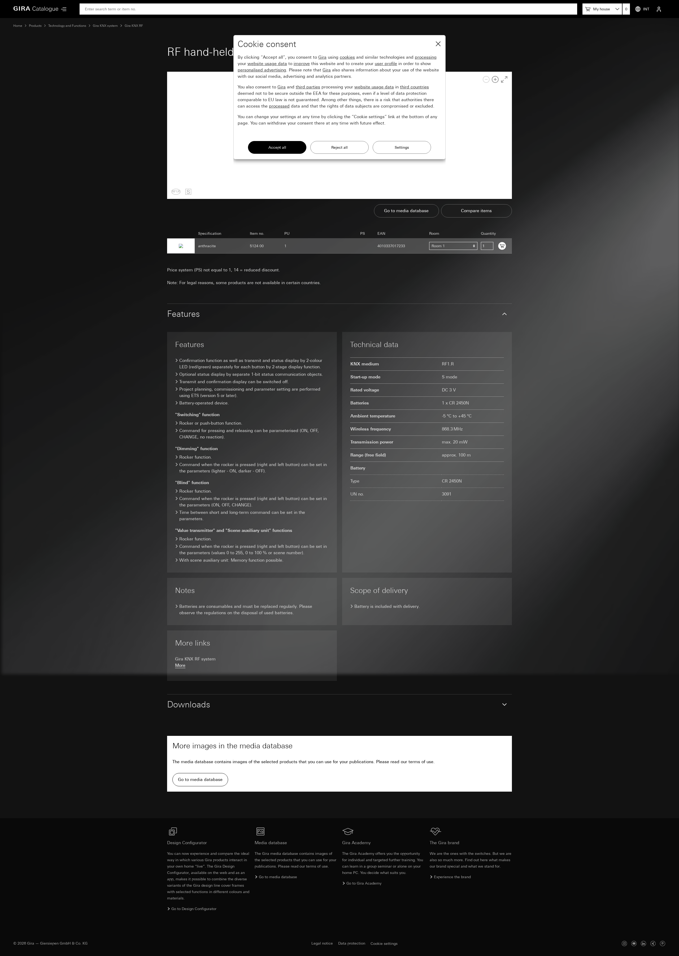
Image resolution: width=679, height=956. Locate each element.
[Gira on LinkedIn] (643, 943)
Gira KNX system (105, 26)
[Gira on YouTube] (634, 943)
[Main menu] (62, 9)
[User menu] (659, 9)
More (180, 665)
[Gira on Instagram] (624, 943)
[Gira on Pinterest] (662, 943)
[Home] (35, 9)
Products (35, 26)
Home (17, 26)
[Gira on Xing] (653, 943)
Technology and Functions (67, 26)
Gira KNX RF (134, 26)
